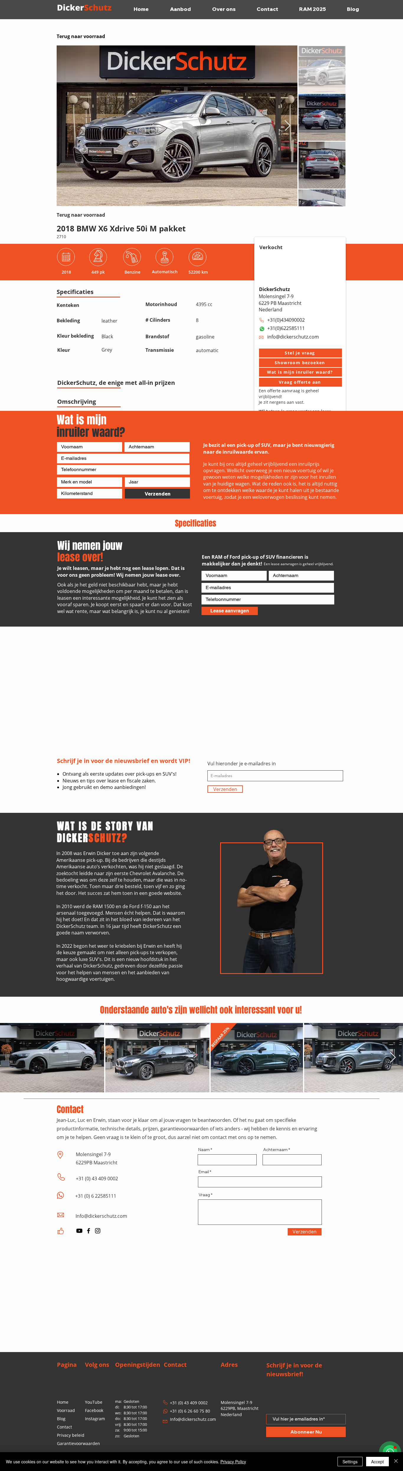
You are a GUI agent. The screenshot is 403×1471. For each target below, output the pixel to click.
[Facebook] (88, 1230)
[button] (300, 353)
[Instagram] (97, 1230)
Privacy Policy (233, 1462)
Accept (377, 1462)
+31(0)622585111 (286, 328)
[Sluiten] (395, 1461)
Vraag (204, 1195)
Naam (204, 1150)
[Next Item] (287, 126)
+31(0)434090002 (286, 320)
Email (204, 1172)
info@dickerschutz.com (293, 337)
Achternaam (275, 1150)
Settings (350, 1462)
